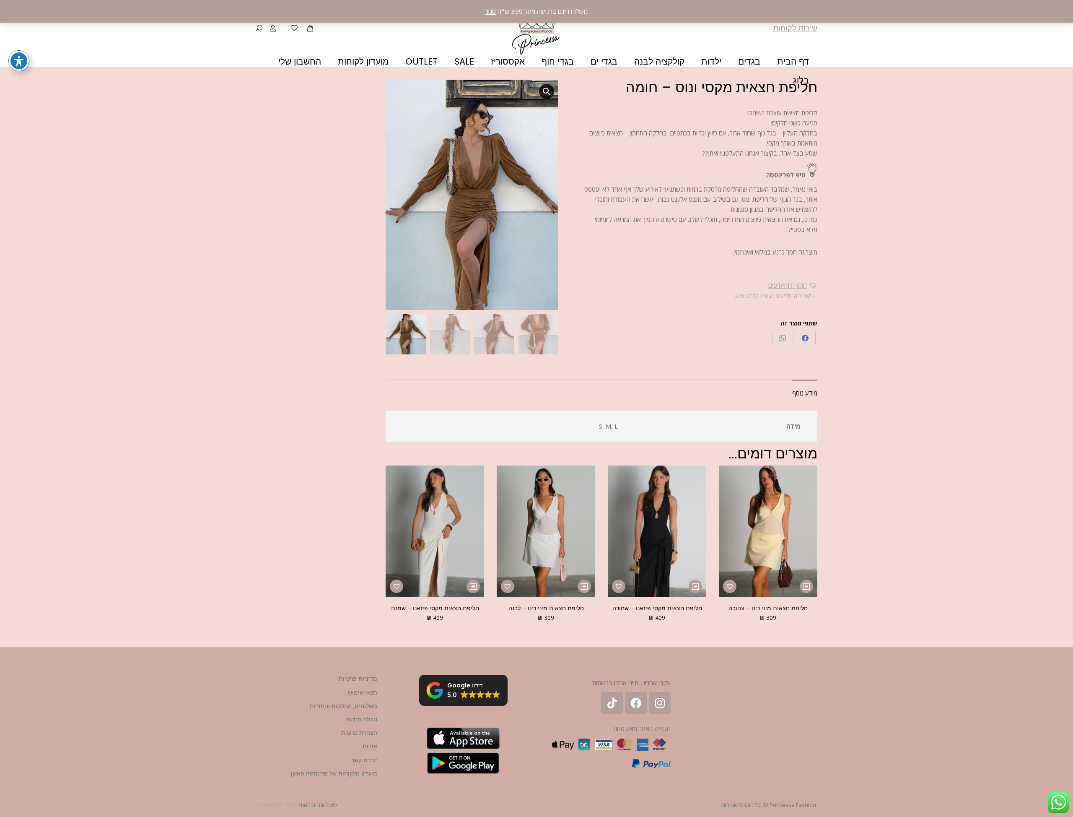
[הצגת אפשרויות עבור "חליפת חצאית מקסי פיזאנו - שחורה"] (695, 586)
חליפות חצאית (775, 295)
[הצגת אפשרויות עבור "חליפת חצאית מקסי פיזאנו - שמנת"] (473, 586)
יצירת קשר (364, 760)
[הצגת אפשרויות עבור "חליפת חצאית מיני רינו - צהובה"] (806, 586)
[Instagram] (660, 703)
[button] (792, 285)
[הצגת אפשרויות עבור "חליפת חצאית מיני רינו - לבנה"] (584, 586)
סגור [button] (490, 11)
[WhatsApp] (782, 338)
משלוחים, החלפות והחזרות (343, 706)
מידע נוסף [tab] (804, 393)
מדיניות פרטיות (358, 678)
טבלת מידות (361, 719)
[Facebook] (805, 338)
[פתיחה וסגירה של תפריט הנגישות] (19, 61)
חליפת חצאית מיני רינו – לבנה (546, 608)
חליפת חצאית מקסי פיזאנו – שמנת (435, 608)
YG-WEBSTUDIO (276, 805)
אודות (370, 746)
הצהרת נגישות (359, 733)
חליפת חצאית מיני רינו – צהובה (768, 608)
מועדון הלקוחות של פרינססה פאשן (334, 773)
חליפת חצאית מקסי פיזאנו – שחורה (657, 608)
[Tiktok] (612, 703)
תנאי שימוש (362, 692)
